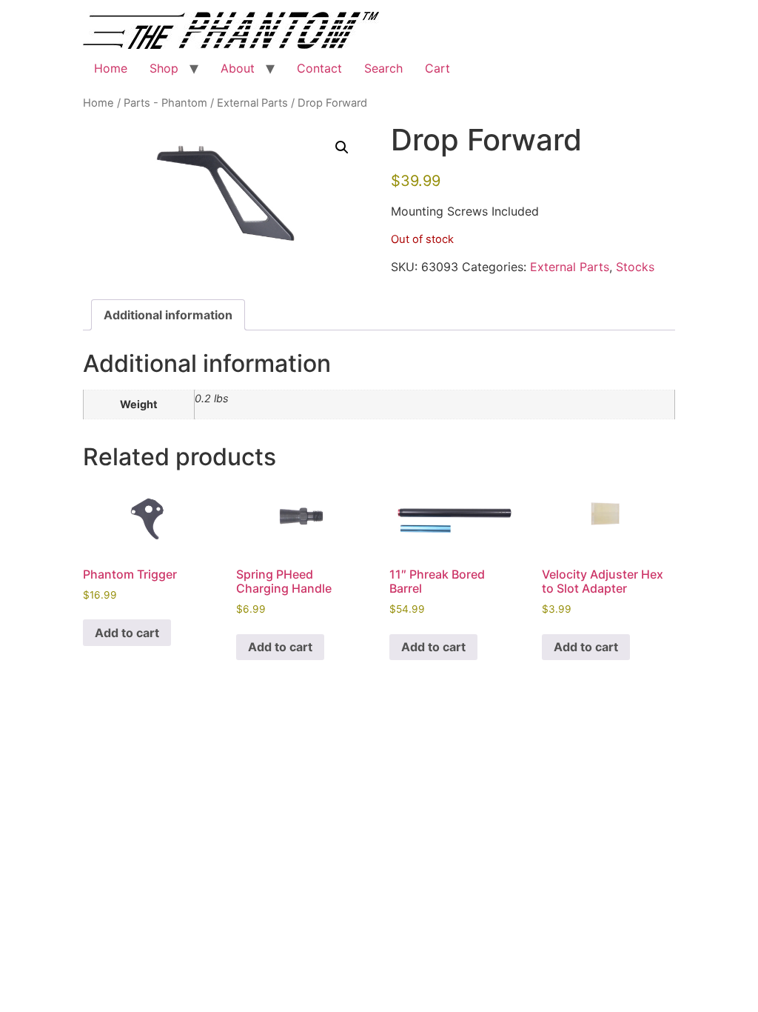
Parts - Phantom (165, 103)
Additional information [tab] (168, 314)
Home (110, 68)
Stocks (635, 266)
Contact (319, 68)
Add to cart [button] (127, 632)
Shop (164, 68)
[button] (342, 147)
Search (383, 68)
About (238, 68)
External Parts (252, 103)
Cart (437, 68)
